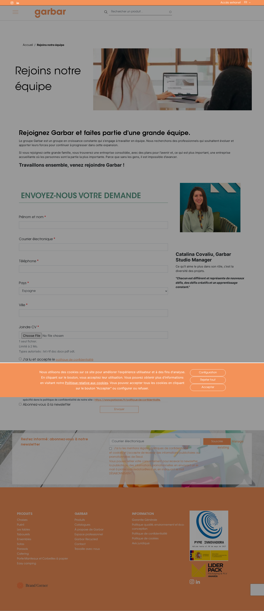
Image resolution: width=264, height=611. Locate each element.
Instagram (14, 2)
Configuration (208, 372)
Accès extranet (231, 3)
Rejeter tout (207, 380)
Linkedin (19, 2)
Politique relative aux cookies (86, 383)
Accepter (208, 387)
